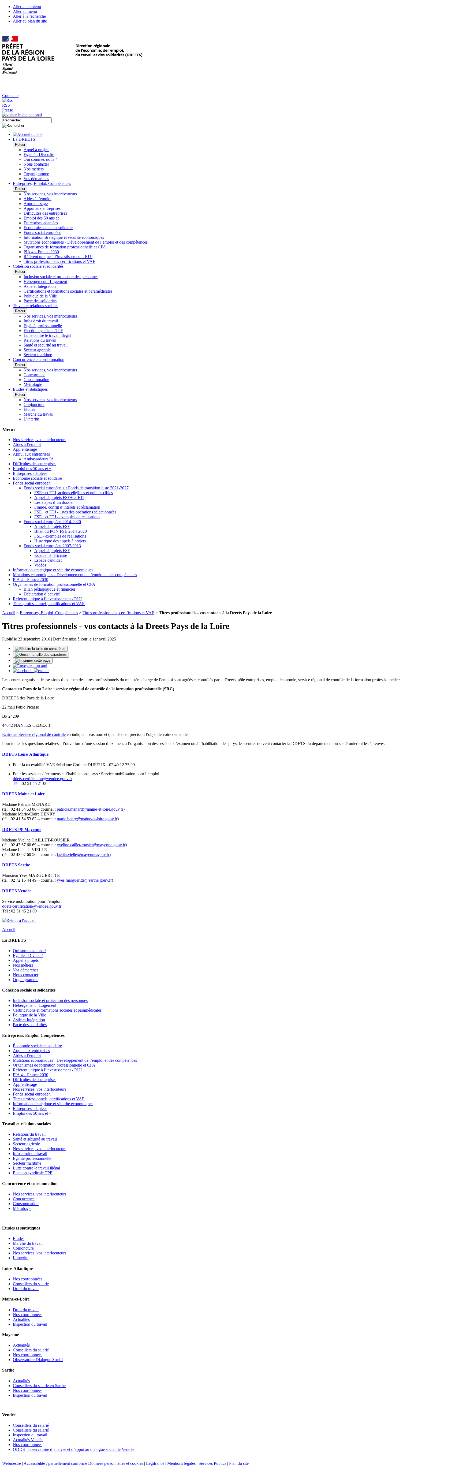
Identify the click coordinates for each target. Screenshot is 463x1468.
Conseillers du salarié (31, 1283)
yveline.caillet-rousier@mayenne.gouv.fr (91, 845)
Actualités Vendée (28, 1439)
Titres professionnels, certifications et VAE (59, 261)
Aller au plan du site (30, 21)
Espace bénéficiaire (50, 555)
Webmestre (11, 1463)
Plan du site (239, 1463)
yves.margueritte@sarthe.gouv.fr (84, 880)
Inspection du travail (30, 1324)
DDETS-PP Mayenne (21, 829)
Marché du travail (38, 414)
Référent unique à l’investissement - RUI (58, 256)
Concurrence (34, 374)
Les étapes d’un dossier (54, 502)
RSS (6, 105)
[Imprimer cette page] (33, 661)
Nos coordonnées (27, 1279)
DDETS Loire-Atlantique (25, 754)
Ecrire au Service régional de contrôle (34, 734)
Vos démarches (36, 178)
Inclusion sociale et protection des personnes (61, 276)
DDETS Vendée (16, 891)
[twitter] (41, 670)
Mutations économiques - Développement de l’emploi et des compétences (86, 242)
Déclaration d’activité (42, 594)
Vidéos (40, 565)
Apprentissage (36, 203)
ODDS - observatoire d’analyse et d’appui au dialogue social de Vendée (73, 1449)
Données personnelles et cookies (115, 1463)
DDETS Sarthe (16, 865)
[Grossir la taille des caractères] (41, 655)
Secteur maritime (38, 354)
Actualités (21, 1319)
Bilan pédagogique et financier (49, 589)
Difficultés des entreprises (45, 213)
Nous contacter (36, 164)
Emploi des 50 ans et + (43, 218)
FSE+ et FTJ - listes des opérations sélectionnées (75, 512)
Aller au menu (25, 11)
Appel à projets (36, 149)
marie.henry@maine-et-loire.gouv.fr (87, 819)
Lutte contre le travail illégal (47, 335)
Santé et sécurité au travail (46, 345)
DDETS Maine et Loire (23, 794)
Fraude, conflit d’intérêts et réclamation (67, 507)
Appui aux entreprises (42, 208)
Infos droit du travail (41, 321)
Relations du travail (40, 340)
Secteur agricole (37, 350)
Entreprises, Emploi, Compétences (49, 612)
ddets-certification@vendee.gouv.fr (42, 778)
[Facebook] (23, 670)
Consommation (36, 379)
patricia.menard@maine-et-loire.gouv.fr (90, 809)
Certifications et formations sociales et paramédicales (68, 291)
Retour (20, 145)
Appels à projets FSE (52, 526)
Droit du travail (26, 1288)
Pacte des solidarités (40, 301)
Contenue (10, 95)
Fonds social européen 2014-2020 (52, 521)
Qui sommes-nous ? (40, 159)
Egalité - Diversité (39, 154)
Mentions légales (181, 1463)
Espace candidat (48, 560)
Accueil (8, 612)
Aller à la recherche (29, 16)
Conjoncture (34, 404)
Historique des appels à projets (60, 541)
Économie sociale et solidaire (48, 227)
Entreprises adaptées (41, 223)
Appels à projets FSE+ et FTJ (59, 497)
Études (29, 409)
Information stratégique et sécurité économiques (64, 237)
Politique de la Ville (40, 296)
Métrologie (33, 384)
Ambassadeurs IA (39, 459)
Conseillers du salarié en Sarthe (39, 1385)
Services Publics (212, 1463)
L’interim (31, 419)
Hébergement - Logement (45, 281)
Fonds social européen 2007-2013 (52, 545)
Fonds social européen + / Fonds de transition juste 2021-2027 (76, 488)
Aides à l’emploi (37, 198)
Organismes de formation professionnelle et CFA (65, 247)
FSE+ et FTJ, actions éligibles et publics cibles (73, 492)
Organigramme (36, 174)
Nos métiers (34, 169)
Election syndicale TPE (43, 330)
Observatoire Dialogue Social (38, 1359)
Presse (7, 110)
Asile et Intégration (40, 286)
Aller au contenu (27, 6)
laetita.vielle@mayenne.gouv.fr (83, 854)
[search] (27, 120)
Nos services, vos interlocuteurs (50, 194)
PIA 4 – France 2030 (41, 251)
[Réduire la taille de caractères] (40, 649)
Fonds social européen (42, 232)
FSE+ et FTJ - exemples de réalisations (67, 517)
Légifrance (155, 1463)
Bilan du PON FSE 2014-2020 (60, 531)
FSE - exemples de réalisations (60, 536)
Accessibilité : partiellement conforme (55, 1463)
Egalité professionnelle (43, 325)
